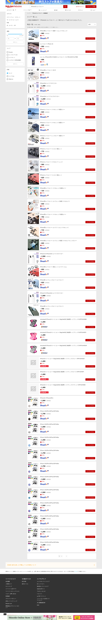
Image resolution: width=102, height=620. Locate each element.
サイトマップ (9, 586)
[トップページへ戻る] (14, 6)
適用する (15, 42)
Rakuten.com (9, 603)
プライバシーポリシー (11, 598)
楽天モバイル (25, 583)
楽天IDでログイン (80, 6)
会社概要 (8, 581)
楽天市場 (24, 581)
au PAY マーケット (41, 596)
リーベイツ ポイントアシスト (12, 591)
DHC (38, 605)
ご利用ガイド (9, 583)
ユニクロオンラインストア (43, 581)
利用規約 (8, 596)
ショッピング (43, 10)
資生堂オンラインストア (42, 586)
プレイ (81, 10)
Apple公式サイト (41, 588)
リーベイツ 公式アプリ (11, 588)
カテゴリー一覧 (10, 10)
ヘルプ (93, 10)
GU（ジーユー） (41, 583)
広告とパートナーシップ (11, 601)
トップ (28, 13)
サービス (69, 10)
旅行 (57, 10)
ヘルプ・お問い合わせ (11, 593)
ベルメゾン (39, 593)
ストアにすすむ (90, 38)
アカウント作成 (91, 6)
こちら (75, 571)
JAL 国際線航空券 (41, 602)
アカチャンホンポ (41, 591)
